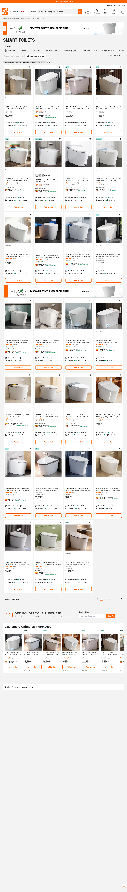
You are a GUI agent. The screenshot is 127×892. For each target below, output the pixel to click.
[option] (121, 599)
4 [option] (113, 599)
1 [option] (101, 599)
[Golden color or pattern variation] (40, 175)
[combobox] (58, 11)
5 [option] (117, 599)
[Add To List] (29, 67)
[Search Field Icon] (80, 11)
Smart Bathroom (26, 18)
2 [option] (105, 599)
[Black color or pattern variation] (42, 175)
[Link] (18, 100)
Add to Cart (18, 132)
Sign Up (111, 616)
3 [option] (109, 599)
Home (5, 18)
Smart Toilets (39, 18)
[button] (116, 55)
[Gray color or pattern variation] (37, 175)
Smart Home (14, 18)
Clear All (49, 62)
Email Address (84, 612)
